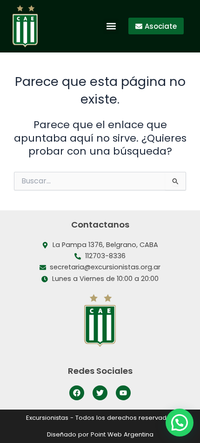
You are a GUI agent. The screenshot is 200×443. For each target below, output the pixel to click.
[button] (111, 26)
